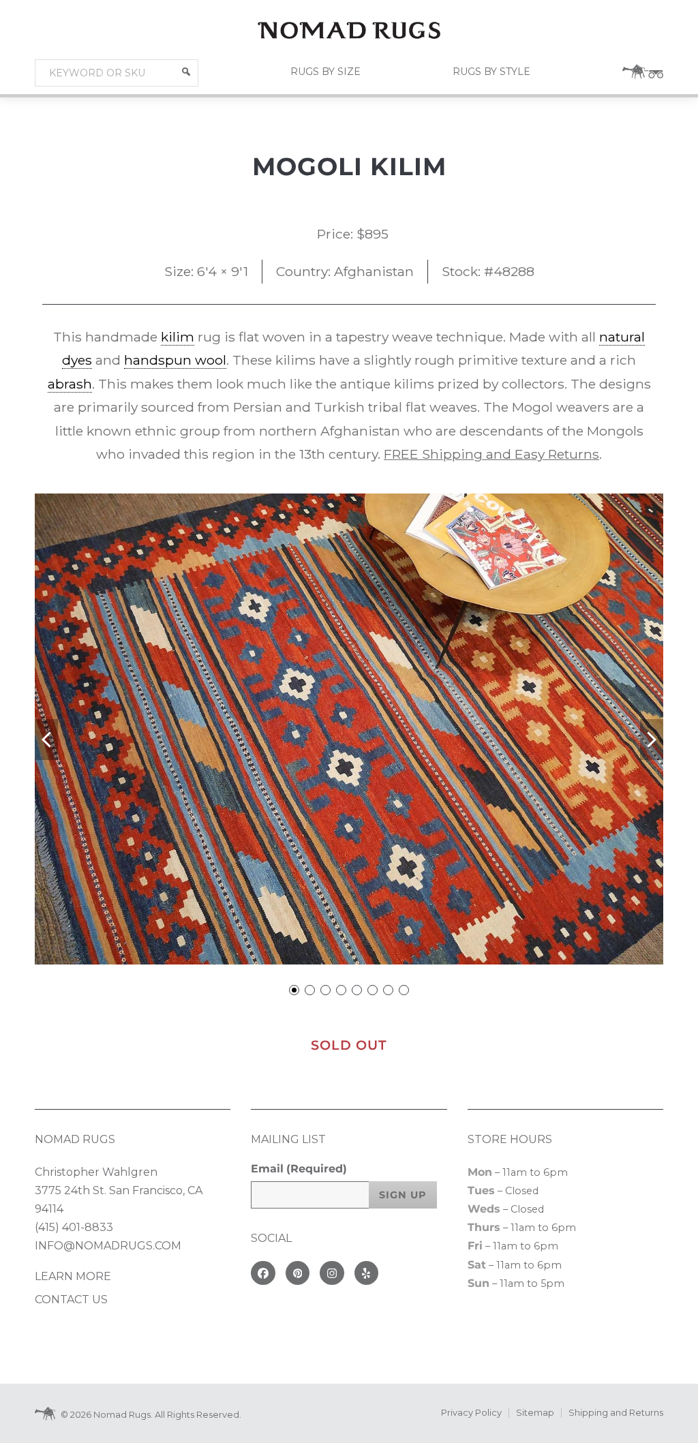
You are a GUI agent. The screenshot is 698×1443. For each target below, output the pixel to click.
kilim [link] (177, 337)
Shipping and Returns (615, 1413)
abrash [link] (70, 384)
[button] (186, 71)
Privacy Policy (471, 1413)
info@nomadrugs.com (108, 1245)
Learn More (73, 1276)
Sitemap (535, 1413)
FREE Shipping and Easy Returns (491, 454)
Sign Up (403, 1195)
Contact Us (71, 1299)
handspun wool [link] (175, 360)
